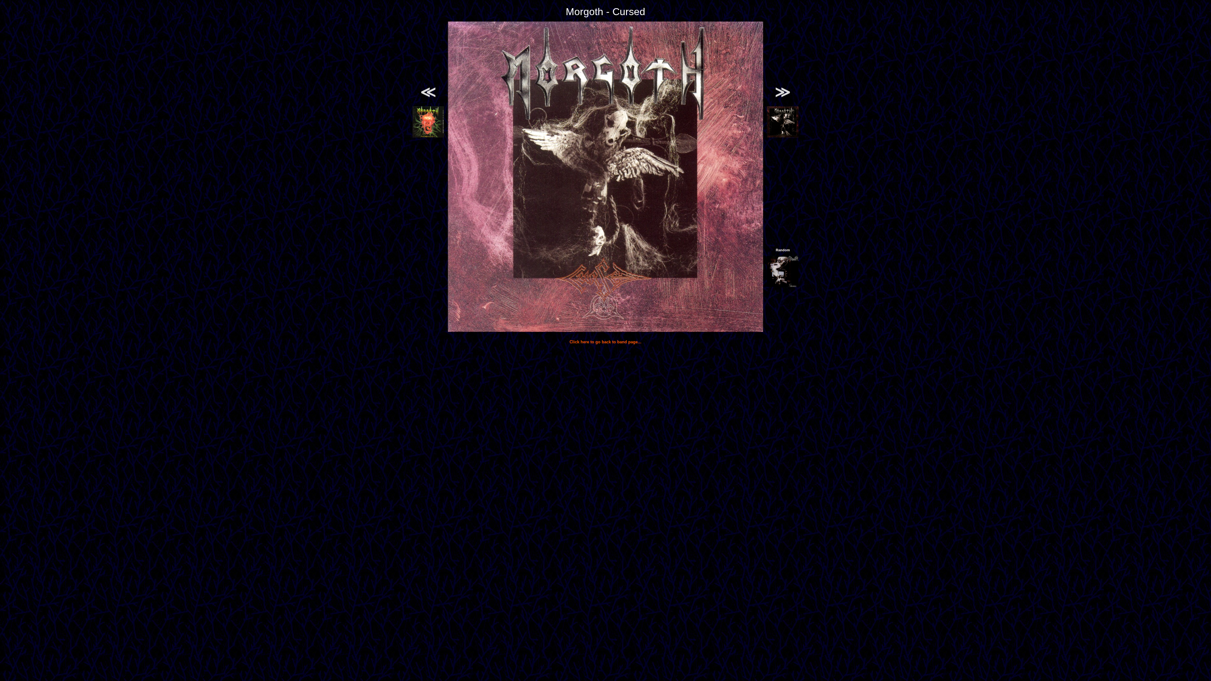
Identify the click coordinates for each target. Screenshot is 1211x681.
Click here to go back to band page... (605, 342)
